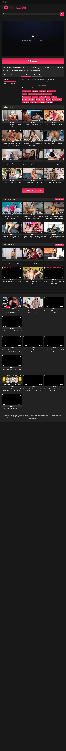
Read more (41, 85)
